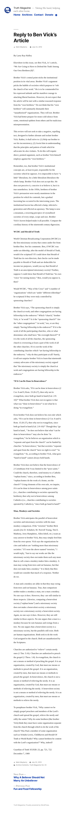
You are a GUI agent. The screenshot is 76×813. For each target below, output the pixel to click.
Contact (38, 14)
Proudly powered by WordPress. (37, 805)
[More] (56, 15)
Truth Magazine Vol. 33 (37, 765)
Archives (27, 14)
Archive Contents (22, 765)
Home (17, 14)
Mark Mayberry (21, 47)
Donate (49, 14)
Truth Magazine (22, 7)
